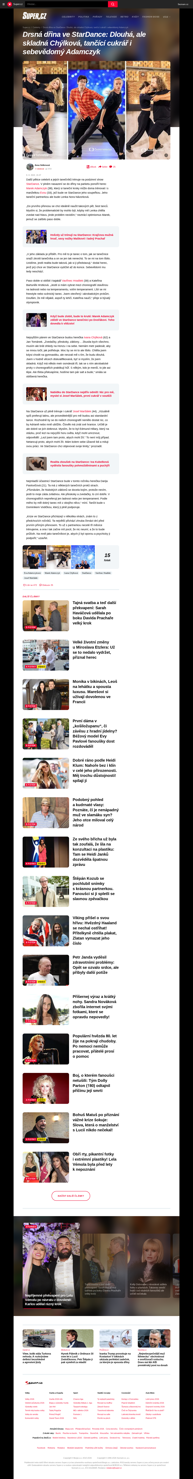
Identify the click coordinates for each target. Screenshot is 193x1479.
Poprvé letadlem (128, 1403)
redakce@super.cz (114, 1468)
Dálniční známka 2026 (155, 1403)
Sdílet (104, 167)
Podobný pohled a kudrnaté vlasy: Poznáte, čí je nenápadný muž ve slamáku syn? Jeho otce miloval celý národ (96, 812)
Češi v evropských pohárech (130, 1429)
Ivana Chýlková (93, 337)
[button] (96, 110)
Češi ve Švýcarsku (129, 1410)
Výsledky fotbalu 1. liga (82, 1403)
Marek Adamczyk (36, 188)
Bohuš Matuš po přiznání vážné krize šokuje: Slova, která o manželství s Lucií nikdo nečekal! (96, 1122)
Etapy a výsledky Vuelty (58, 1403)
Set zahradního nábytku (120, 1433)
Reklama (51, 1448)
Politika (83, 17)
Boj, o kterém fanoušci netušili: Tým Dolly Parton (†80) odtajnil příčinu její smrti (93, 1083)
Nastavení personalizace (146, 1448)
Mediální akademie (75, 1448)
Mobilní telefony (59, 1438)
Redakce (61, 1448)
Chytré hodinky (138, 1438)
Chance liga (78, 1399)
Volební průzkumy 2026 (34, 1403)
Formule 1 (77, 1414)
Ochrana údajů (111, 1448)
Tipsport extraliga (80, 1407)
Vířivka (146, 1433)
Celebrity (68, 17)
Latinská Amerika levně (131, 1414)
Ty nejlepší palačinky (105, 1399)
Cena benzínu (111, 1429)
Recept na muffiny (104, 1403)
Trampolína (83, 1433)
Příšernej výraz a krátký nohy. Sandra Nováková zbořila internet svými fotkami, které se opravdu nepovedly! (94, 1006)
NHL (75, 1418)
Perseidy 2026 (98, 1429)
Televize (111, 17)
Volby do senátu (31, 1414)
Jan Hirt (52, 1407)
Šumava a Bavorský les (131, 1407)
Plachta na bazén (70, 1433)
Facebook (41, 1448)
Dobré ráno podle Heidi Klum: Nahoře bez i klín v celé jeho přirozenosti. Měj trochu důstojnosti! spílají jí (95, 770)
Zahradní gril (137, 1433)
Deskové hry (115, 1438)
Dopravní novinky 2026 (155, 1407)
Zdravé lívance (103, 1407)
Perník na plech (103, 1418)
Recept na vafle (103, 1414)
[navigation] (3, 4)
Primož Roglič (55, 1414)
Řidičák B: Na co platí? (155, 1410)
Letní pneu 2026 (152, 1399)
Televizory (126, 1438)
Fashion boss (150, 17)
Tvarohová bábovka (105, 1410)
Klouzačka (104, 1433)
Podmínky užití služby (94, 1448)
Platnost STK (151, 1418)
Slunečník (94, 1433)
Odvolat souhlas (126, 1448)
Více (165, 17)
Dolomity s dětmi (128, 1418)
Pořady (97, 17)
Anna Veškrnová (42, 165)
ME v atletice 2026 (80, 1410)
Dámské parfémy (90, 1438)
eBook (93, 167)
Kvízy (135, 17)
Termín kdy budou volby (34, 1410)
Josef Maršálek (82, 411)
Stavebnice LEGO (74, 1438)
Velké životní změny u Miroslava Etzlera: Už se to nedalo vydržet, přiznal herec (94, 650)
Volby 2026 (29, 1399)
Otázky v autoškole (153, 1414)
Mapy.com (69, 1429)
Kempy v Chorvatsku (130, 1399)
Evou (43, 192)
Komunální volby (32, 1418)
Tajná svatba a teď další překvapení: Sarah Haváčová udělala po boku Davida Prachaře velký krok (94, 612)
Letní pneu (103, 1438)
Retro (124, 17)
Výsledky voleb (31, 1407)
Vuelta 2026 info (56, 1399)
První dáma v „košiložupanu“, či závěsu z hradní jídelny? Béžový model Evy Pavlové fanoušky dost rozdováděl (95, 734)
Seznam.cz (183, 4)
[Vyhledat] (113, 4)
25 (114, 167)
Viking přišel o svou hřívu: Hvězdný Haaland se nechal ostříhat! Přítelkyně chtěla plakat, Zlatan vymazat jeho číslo (95, 931)
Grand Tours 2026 (56, 1418)
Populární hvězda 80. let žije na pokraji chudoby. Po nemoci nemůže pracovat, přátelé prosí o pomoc (95, 1046)
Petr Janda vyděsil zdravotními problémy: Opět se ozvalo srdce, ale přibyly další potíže (96, 965)
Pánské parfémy (153, 1438)
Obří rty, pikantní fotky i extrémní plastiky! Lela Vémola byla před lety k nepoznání (94, 1162)
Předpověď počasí (82, 1429)
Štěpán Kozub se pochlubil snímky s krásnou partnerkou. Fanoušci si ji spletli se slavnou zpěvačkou (94, 888)
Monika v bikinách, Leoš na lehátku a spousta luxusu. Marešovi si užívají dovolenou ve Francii (95, 691)
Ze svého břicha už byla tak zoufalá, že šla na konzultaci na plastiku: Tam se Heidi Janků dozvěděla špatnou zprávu (94, 852)
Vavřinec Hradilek (72, 280)
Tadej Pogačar (55, 1410)
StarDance (32, 183)
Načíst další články (71, 1196)
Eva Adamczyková (32, 573)
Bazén (58, 1433)
